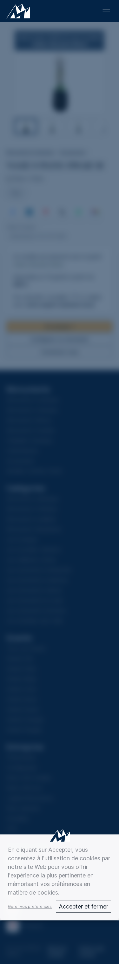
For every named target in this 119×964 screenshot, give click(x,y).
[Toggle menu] (106, 11)
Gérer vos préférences (30, 906)
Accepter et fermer (83, 906)
